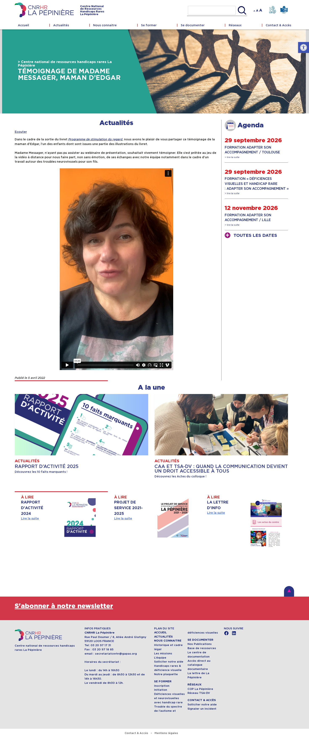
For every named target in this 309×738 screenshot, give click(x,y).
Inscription (161, 685)
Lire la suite (30, 518)
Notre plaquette (166, 674)
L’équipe (160, 657)
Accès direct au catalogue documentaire (199, 665)
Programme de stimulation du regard (95, 139)
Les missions (163, 653)
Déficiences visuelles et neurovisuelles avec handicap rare (169, 698)
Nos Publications (200, 644)
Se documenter (193, 25)
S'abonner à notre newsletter (64, 606)
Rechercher (242, 10)
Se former (149, 25)
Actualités (61, 25)
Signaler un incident (202, 708)
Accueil (23, 25)
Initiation (160, 689)
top (289, 591)
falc (284, 10)
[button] (303, 47)
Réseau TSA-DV (199, 693)
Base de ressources (202, 648)
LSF (272, 10)
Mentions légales (166, 733)
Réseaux (235, 25)
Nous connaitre (105, 25)
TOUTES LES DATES (255, 235)
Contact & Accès (278, 25)
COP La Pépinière (200, 689)
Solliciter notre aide (168, 661)
